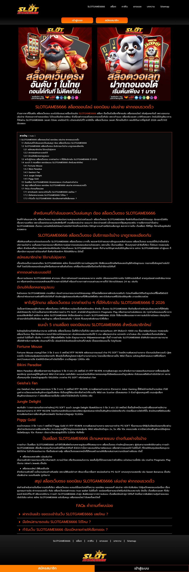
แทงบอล (137, 6)
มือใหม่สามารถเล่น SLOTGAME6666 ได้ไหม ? (57, 522)
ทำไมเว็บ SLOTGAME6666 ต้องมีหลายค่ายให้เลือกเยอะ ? (65, 529)
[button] (94, 514)
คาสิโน (125, 6)
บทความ (151, 6)
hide (32, 136)
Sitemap (164, 6)
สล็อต (113, 6)
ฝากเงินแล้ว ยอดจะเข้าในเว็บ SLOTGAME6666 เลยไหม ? (65, 514)
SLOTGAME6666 (96, 6)
